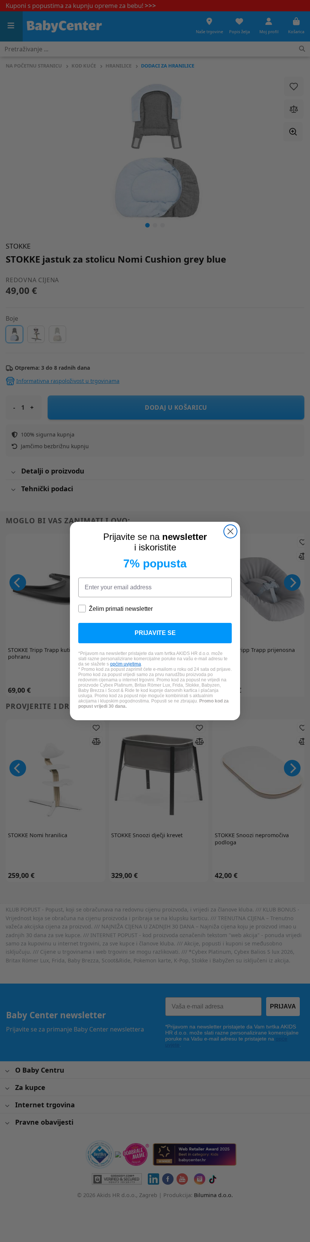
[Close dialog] (230, 531)
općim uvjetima (125, 664)
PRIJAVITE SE (155, 633)
